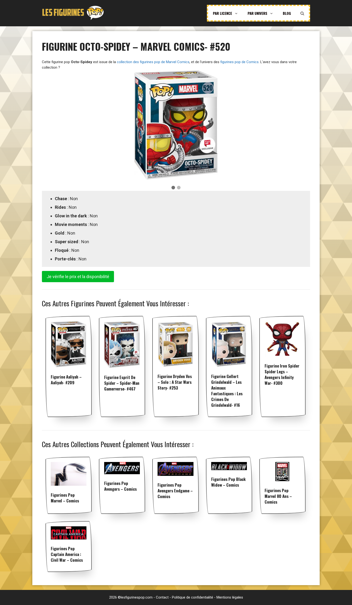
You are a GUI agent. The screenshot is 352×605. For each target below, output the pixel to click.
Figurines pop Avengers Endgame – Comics (175, 490)
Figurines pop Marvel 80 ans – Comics (278, 496)
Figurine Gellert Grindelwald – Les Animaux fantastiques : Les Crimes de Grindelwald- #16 (227, 390)
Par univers (257, 13)
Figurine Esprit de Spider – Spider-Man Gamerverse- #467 (121, 383)
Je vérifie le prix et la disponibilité (78, 276)
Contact (162, 597)
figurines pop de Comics (239, 62)
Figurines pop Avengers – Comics (120, 486)
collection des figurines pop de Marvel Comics (153, 62)
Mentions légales (229, 597)
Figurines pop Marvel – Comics (65, 498)
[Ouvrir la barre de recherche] (302, 13)
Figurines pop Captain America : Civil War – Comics (67, 554)
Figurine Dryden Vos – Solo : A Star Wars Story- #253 (175, 382)
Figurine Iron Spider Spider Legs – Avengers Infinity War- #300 (282, 374)
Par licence (222, 13)
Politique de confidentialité (192, 597)
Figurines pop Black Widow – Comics (228, 482)
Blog (287, 13)
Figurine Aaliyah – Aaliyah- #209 (66, 379)
